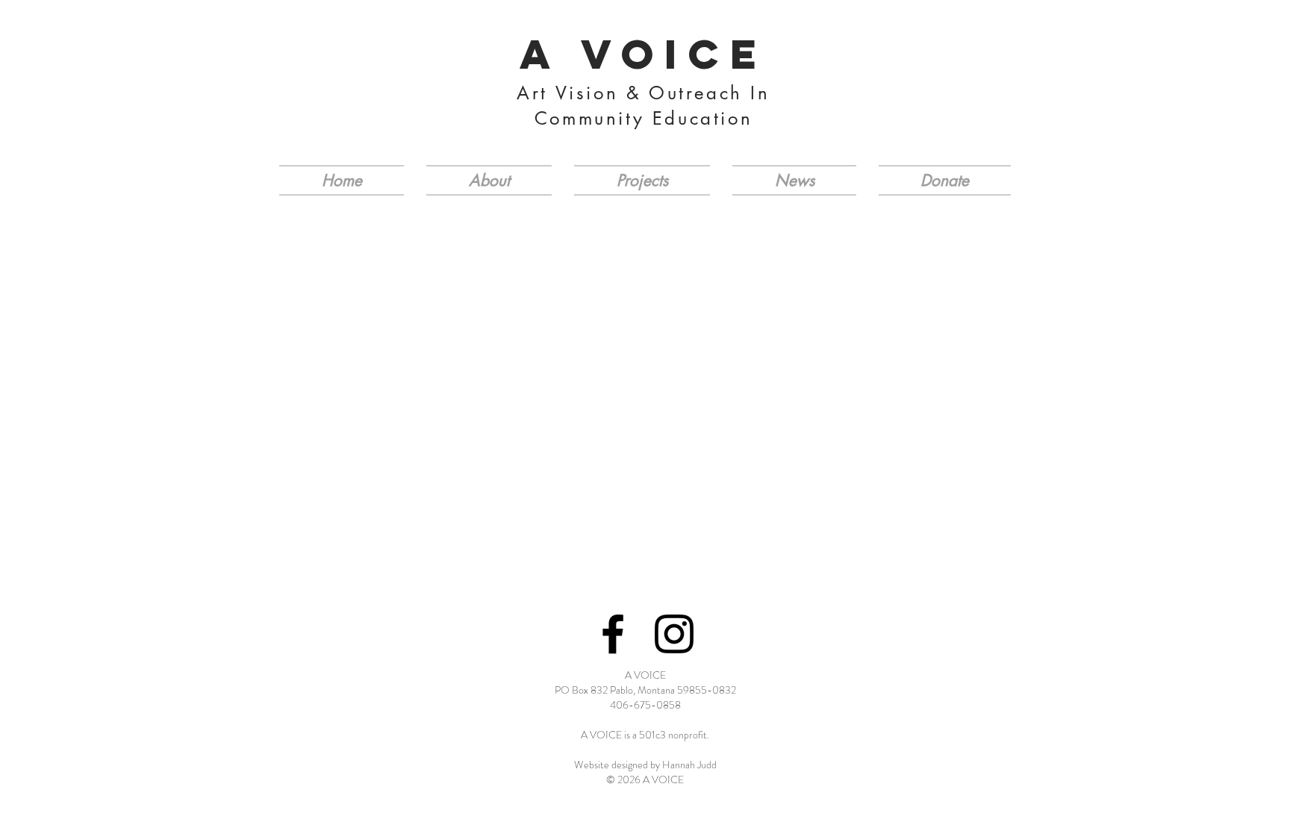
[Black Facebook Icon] (613, 634)
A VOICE (644, 54)
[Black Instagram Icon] (674, 634)
